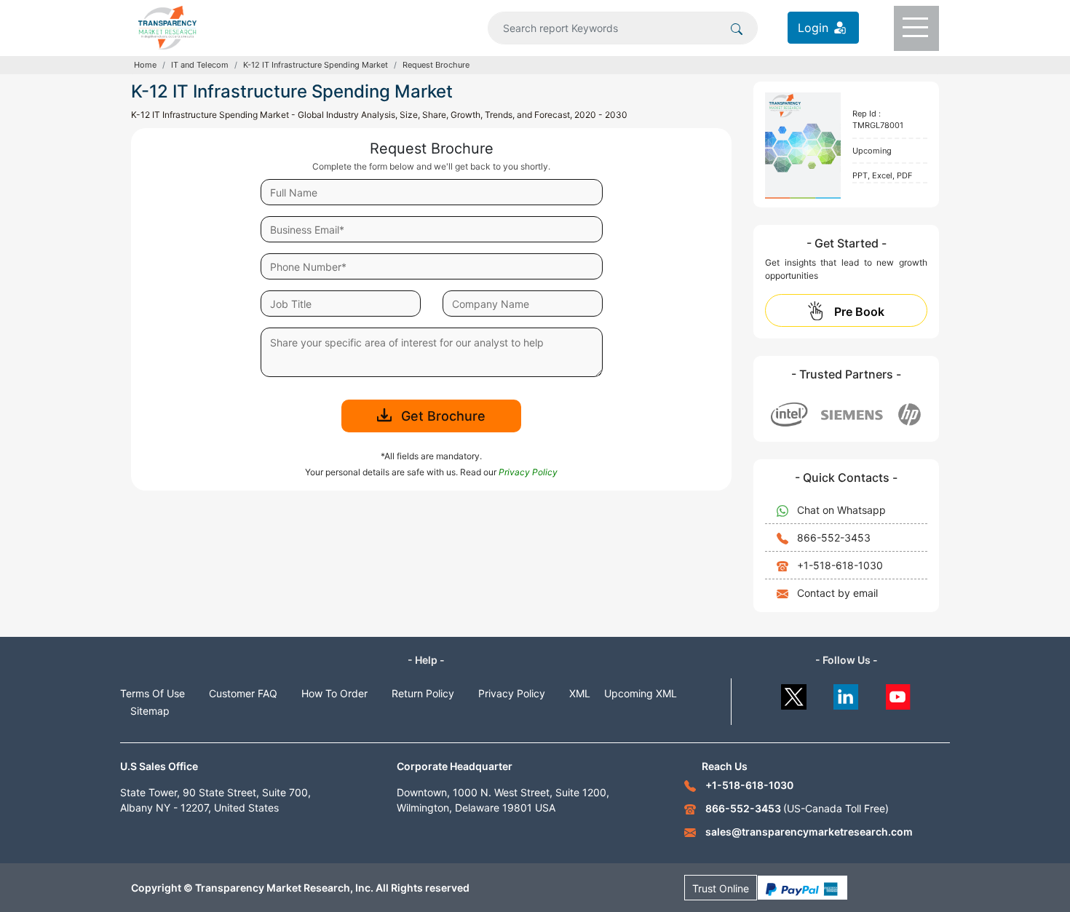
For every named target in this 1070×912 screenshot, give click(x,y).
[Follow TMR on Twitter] (793, 693)
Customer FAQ (243, 693)
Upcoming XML (640, 693)
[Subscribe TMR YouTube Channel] (898, 693)
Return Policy (423, 693)
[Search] (736, 27)
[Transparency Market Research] (167, 26)
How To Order (334, 693)
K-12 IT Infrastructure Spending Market (315, 65)
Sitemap (150, 711)
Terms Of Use (152, 693)
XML (579, 693)
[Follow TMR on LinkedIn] (846, 693)
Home (145, 65)
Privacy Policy (511, 693)
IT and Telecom (200, 65)
